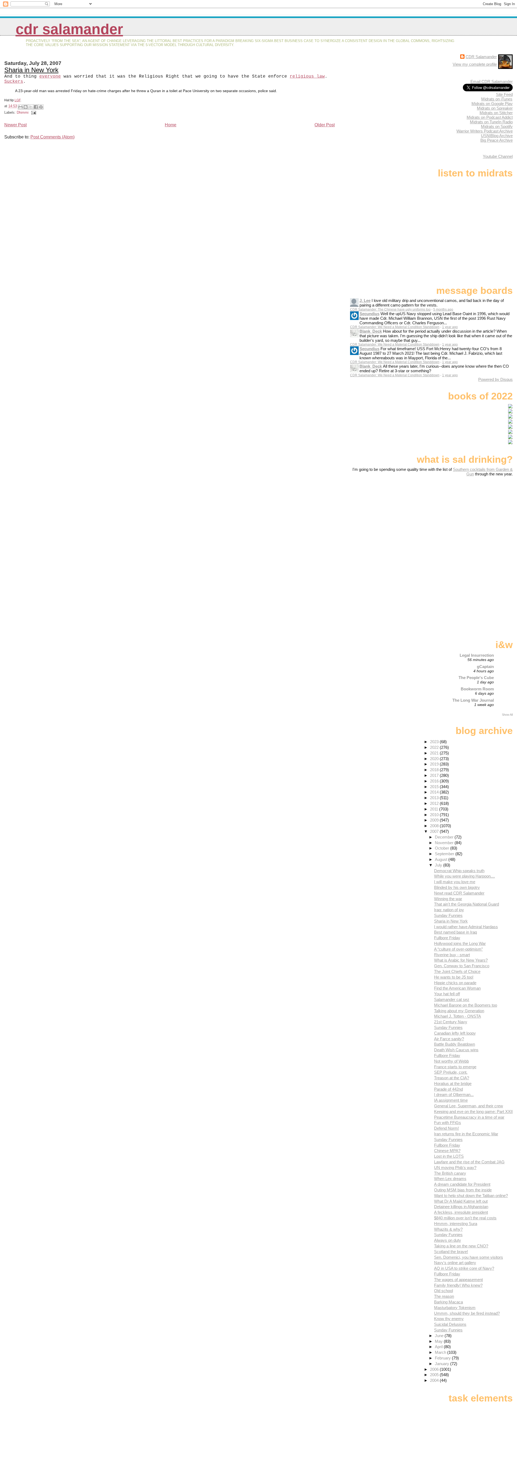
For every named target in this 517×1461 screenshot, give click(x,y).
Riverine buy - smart (452, 954)
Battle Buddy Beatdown (454, 1044)
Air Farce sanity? (449, 1038)
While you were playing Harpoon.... (464, 876)
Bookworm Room (477, 689)
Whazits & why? (448, 1229)
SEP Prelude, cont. (450, 1072)
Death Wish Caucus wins (456, 1050)
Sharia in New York (31, 70)
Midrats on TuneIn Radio (491, 122)
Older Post (325, 125)
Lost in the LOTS (449, 1156)
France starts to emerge (455, 1067)
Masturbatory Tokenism (455, 1307)
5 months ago (443, 309)
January (442, 1363)
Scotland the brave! (451, 1251)
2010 (435, 814)
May (439, 1341)
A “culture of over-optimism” (458, 949)
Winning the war (448, 898)
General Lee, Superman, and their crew (468, 1106)
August (441, 859)
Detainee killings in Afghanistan (461, 1206)
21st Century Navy (450, 1022)
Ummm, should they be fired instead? (467, 1313)
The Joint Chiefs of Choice (457, 971)
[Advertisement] (479, 518)
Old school (443, 1290)
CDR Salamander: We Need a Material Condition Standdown (394, 327)
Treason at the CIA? (451, 1078)
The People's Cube (476, 677)
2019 (435, 764)
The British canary (450, 1173)
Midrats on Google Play (492, 103)
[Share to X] (30, 107)
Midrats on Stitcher (496, 112)
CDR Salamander (69, 29)
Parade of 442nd (448, 1089)
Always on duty (447, 1240)
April (439, 1346)
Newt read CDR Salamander (459, 893)
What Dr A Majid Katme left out (461, 1201)
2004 (435, 1380)
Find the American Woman (457, 988)
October (442, 848)
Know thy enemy (449, 1318)
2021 (435, 753)
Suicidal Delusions (450, 1324)
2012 (435, 803)
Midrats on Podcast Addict (490, 117)
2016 (435, 781)
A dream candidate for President (462, 1184)
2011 (434, 809)
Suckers (13, 81)
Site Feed (504, 94)
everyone (50, 76)
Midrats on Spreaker (495, 108)
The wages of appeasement (458, 1279)
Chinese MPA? (447, 1150)
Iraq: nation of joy (449, 909)
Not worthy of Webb (451, 1061)
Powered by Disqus (495, 379)
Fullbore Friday (447, 937)
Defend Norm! (446, 1128)
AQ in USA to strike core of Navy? (464, 1268)
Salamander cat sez (451, 999)
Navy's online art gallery (455, 1262)
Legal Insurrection (477, 655)
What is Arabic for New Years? (461, 960)
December (445, 837)
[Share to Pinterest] (41, 107)
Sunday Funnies (448, 915)
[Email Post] (33, 112)
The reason (444, 1296)
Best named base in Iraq (455, 932)
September (445, 853)
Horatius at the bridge (452, 1083)
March (441, 1352)
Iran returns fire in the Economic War (466, 1134)
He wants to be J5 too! (453, 977)
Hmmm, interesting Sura (455, 1223)
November (445, 842)
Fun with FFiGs (447, 1122)
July (439, 865)
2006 (435, 1369)
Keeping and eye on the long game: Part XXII (473, 1111)
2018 (435, 769)
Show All (507, 714)
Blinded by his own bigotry (457, 887)
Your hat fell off (447, 994)
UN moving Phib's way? (455, 1167)
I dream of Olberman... (454, 1094)
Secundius (369, 313)
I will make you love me (454, 881)
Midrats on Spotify (497, 126)
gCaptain (485, 666)
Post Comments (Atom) (52, 137)
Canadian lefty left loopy (455, 1033)
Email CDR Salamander (491, 81)
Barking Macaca (448, 1302)
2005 (435, 1374)
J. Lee (365, 300)
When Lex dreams (450, 1178)
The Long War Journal (473, 700)
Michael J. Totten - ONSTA (457, 1016)
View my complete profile (475, 64)
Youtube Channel (498, 156)
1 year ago (450, 327)
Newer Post (15, 125)
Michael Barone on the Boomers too (465, 1005)
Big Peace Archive (496, 140)
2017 (435, 775)
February (443, 1358)
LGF (17, 100)
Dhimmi (23, 112)
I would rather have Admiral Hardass (466, 926)
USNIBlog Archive (497, 135)
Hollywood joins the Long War (460, 943)
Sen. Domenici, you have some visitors (468, 1257)
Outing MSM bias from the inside (463, 1190)
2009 (435, 820)
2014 (435, 792)
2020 (435, 758)
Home (170, 125)
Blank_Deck (370, 331)
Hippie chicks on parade (455, 982)
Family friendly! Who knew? (458, 1285)
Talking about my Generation (459, 1010)
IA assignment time (451, 1100)
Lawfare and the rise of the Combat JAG (469, 1162)
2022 (435, 747)
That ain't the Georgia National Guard (466, 904)
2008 (435, 825)
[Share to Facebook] (36, 107)
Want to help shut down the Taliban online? (471, 1195)
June (440, 1335)
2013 (435, 797)
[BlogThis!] (25, 107)
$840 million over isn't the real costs (465, 1218)
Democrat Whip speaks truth (459, 870)
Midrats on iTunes (496, 99)
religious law (307, 76)
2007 (435, 831)
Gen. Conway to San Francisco (461, 965)
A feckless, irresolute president (461, 1212)
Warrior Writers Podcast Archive (484, 131)
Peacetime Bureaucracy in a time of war (469, 1117)
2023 (435, 741)
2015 (435, 786)
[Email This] (20, 107)
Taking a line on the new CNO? (461, 1246)
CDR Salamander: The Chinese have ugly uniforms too (390, 309)
